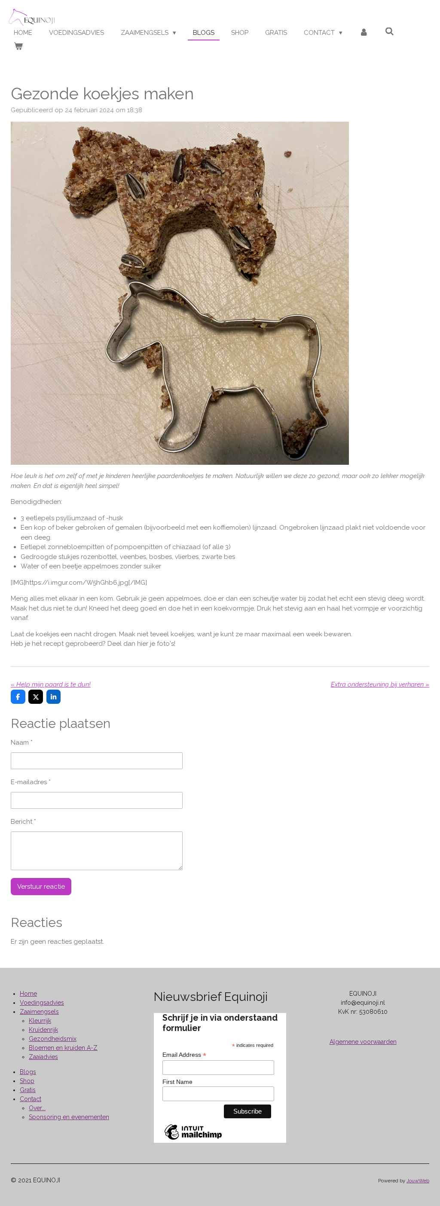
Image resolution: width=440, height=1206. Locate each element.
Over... (37, 1108)
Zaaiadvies (43, 1056)
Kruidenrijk (43, 1029)
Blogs (28, 1071)
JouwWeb (417, 1181)
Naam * (22, 742)
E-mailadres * (31, 782)
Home (28, 993)
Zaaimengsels (39, 1011)
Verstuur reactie (41, 886)
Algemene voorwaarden (363, 1041)
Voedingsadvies (42, 1002)
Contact (30, 1099)
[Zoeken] (389, 32)
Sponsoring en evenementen (69, 1117)
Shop (27, 1080)
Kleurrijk (40, 1020)
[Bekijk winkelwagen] (18, 47)
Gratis (28, 1089)
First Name (177, 1081)
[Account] (363, 33)
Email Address (184, 1055)
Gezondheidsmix (52, 1038)
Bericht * (23, 821)
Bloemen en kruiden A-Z (63, 1047)
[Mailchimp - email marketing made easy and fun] (193, 1139)
